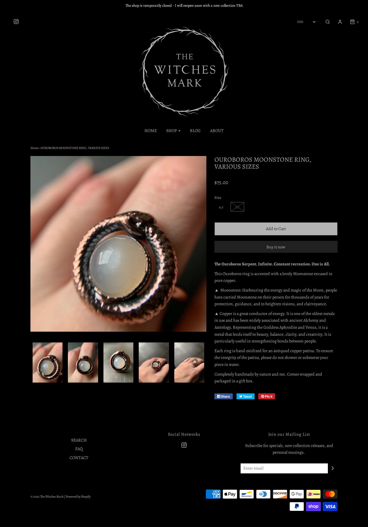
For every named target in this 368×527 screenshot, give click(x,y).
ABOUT (217, 131)
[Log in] (337, 21)
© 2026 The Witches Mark (47, 496)
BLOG (195, 131)
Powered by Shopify (78, 496)
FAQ (79, 449)
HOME (150, 131)
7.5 (237, 207)
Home (34, 148)
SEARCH (79, 440)
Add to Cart (276, 229)
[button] (48, 362)
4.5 (221, 207)
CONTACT (79, 458)
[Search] (325, 21)
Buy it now (275, 247)
